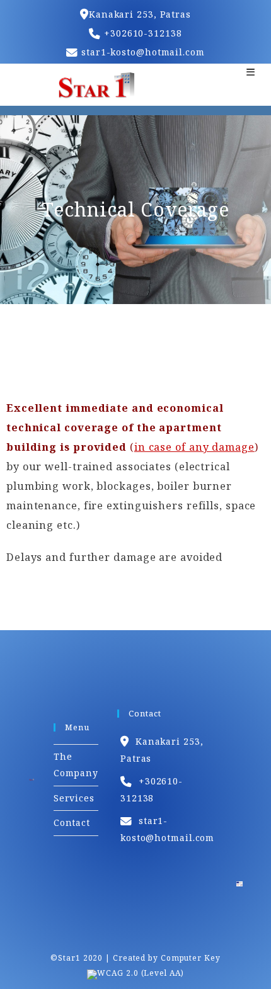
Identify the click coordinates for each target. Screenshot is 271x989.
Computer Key (191, 957)
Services (74, 798)
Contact (72, 822)
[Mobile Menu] (250, 71)
